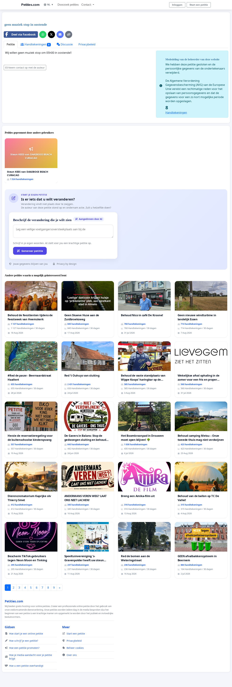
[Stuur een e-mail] (60, 34)
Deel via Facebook (23, 34)
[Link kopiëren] (68, 34)
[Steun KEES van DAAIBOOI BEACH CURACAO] (31, 160)
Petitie (11, 44)
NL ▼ (50, 4)
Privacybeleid (86, 44)
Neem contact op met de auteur (26, 67)
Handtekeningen (36, 44)
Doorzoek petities (68, 4)
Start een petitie (199, 4)
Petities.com (30, 4)
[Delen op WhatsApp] (42, 34)
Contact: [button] (86, 4)
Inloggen (177, 4)
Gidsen (10, 627)
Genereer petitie (32, 251)
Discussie (66, 44)
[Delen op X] (51, 34)
